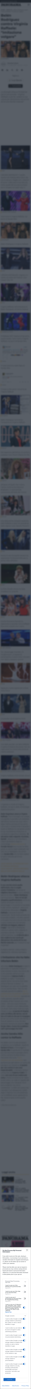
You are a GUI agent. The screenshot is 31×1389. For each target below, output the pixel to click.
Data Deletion (5, 1385)
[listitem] (15, 1282)
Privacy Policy (25, 1385)
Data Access (15, 1385)
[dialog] (15, 1318)
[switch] (24, 1286)
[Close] (27, 1250)
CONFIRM (9, 1379)
